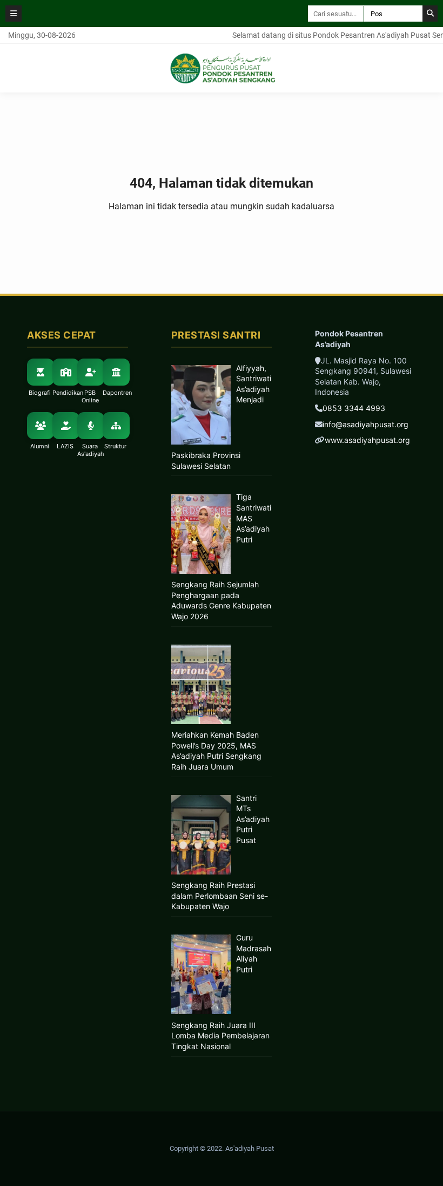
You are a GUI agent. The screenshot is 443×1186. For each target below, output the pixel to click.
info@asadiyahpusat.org (365, 424)
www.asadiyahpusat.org (367, 440)
